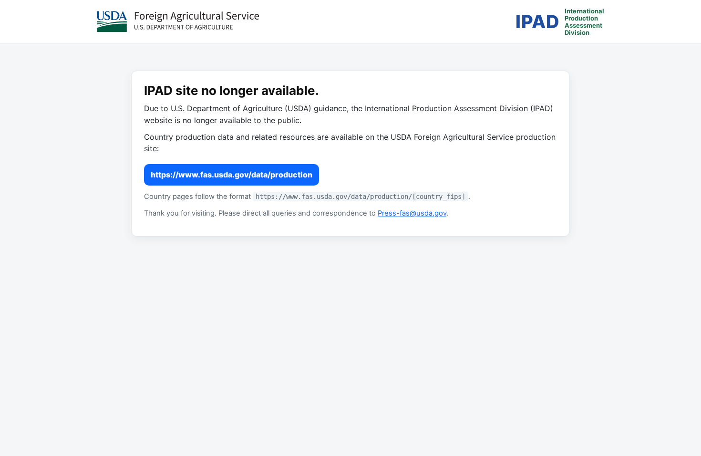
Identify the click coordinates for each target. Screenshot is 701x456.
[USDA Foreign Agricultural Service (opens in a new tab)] (178, 21)
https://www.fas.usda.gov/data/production (231, 174)
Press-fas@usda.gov (412, 213)
